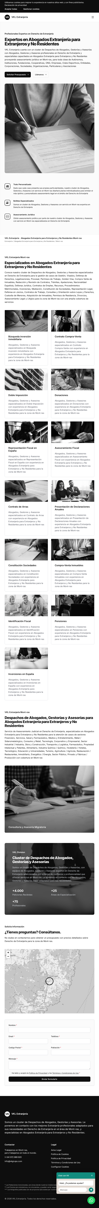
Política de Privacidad (38, 1073)
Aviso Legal (56, 1150)
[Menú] (92, 17)
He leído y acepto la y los (46, 1073)
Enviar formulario (49, 1079)
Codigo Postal (15, 1047)
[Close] (91, 1175)
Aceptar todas (11, 9)
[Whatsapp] (91, 1200)
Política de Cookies (60, 1154)
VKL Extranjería (19, 17)
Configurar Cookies (60, 1167)
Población (56, 1047)
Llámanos (39, 74)
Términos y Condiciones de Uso (65, 1073)
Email (12, 1036)
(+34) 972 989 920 (13, 1157)
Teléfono (55, 1036)
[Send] (91, 1190)
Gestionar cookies (31, 9)
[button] (49, 981)
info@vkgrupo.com (13, 1161)
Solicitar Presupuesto (16, 74)
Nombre (13, 1025)
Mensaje (13, 1059)
